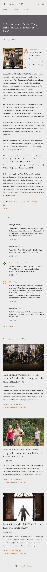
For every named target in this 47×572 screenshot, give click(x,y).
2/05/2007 (13, 239)
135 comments (16, 480)
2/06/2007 (13, 301)
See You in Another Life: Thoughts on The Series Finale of (22, 526)
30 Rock (12, 202)
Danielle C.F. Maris (16, 263)
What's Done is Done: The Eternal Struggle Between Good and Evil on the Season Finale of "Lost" (23, 453)
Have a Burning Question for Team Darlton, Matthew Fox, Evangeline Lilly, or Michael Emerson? (23, 378)
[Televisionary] (13, 4)
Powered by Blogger (25, 566)
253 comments (16, 405)
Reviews (15, 9)
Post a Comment (9, 326)
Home (5, 9)
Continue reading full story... (15, 407)
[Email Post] (4, 206)
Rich (10, 282)
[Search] (38, 4)
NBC (17, 202)
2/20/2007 (13, 320)
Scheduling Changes (28, 202)
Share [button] (5, 209)
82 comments (15, 551)
